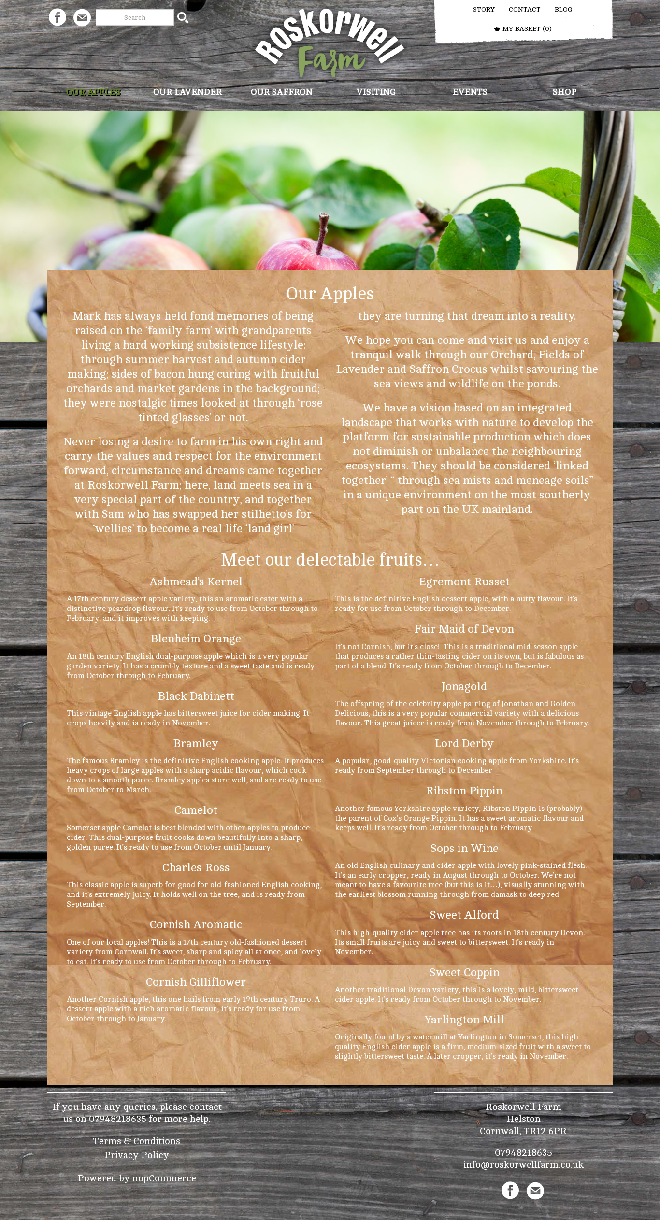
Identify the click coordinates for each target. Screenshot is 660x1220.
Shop (564, 92)
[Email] (82, 17)
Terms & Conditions (136, 1141)
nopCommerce (164, 1178)
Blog (563, 9)
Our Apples (93, 92)
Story (484, 9)
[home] (330, 42)
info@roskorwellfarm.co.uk (523, 1164)
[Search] (183, 17)
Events (470, 92)
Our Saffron (282, 92)
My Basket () (526, 28)
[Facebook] (57, 17)
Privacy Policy (136, 1155)
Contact (525, 9)
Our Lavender (187, 92)
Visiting (376, 92)
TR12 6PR (545, 1130)
